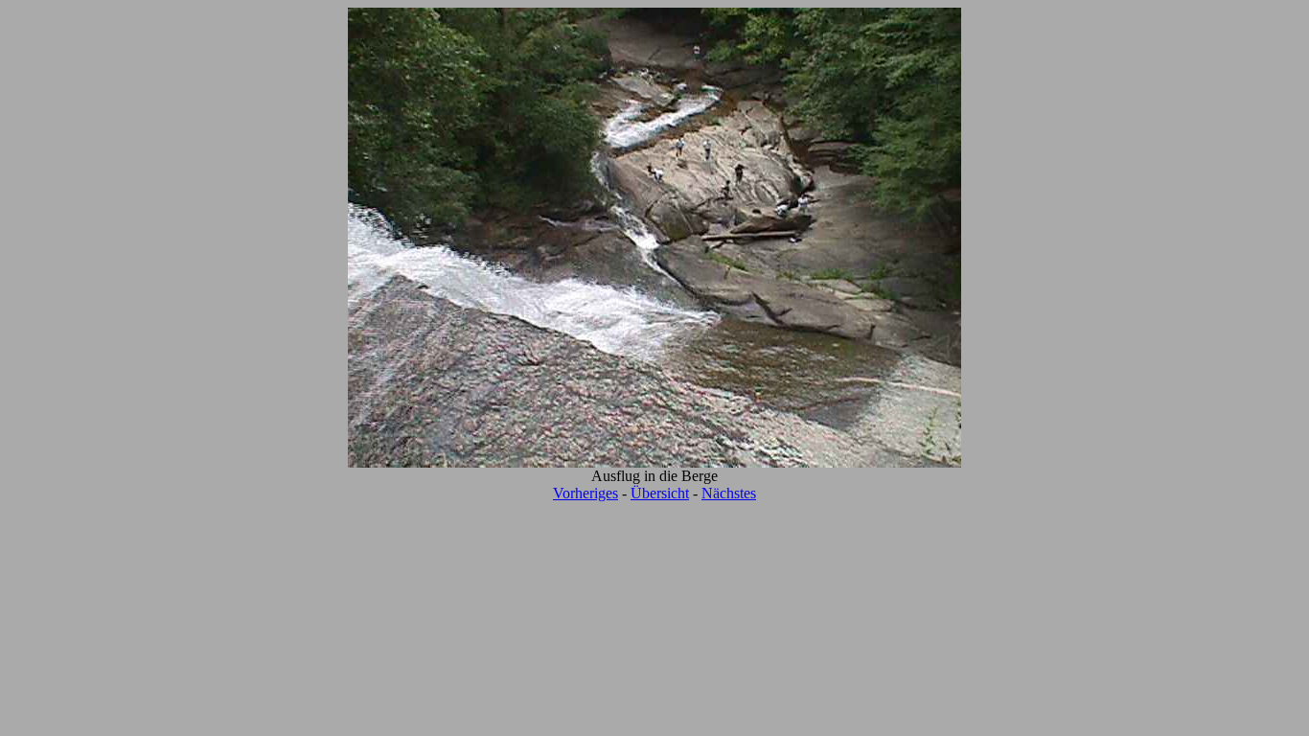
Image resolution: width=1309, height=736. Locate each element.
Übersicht (660, 493)
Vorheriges (585, 493)
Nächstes (728, 493)
